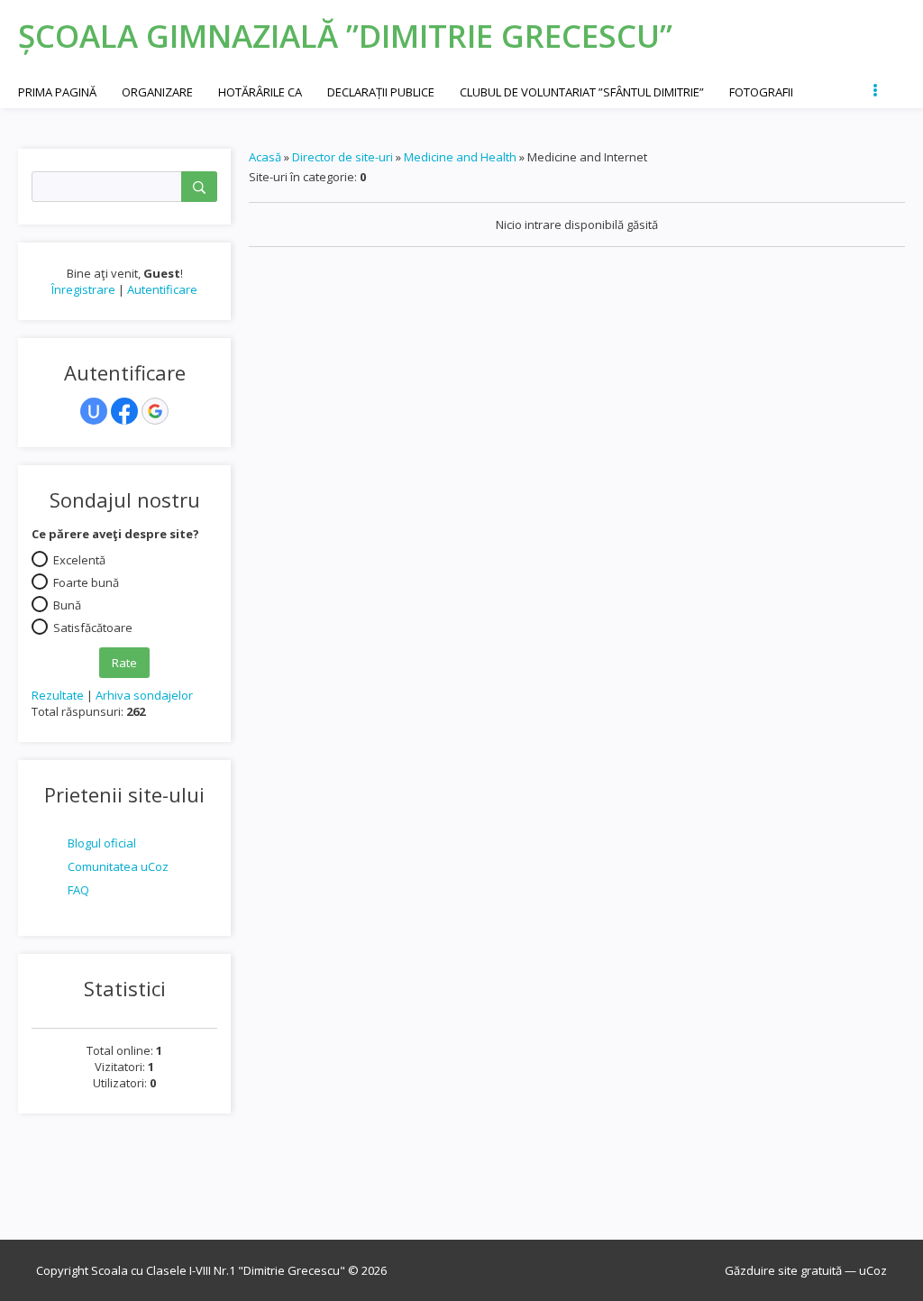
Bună (67, 604)
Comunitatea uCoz (118, 866)
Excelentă (79, 559)
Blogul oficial (102, 843)
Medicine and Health (460, 157)
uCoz (873, 1270)
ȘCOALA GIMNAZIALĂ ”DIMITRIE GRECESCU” (345, 35)
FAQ (78, 890)
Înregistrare (83, 289)
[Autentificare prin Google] (155, 411)
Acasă (265, 157)
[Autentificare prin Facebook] (124, 411)
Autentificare (162, 289)
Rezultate (58, 695)
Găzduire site (761, 1270)
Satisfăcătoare (93, 626)
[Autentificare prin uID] (93, 411)
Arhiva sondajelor (144, 695)
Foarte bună (86, 581)
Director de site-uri (342, 157)
